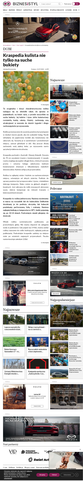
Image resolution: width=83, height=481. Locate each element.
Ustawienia (67, 475)
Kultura (45, 10)
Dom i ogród (20, 45)
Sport (36, 10)
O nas (5, 468)
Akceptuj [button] (42, 475)
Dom (75, 10)
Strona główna (7, 45)
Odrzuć (54, 475)
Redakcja (19, 468)
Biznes (12, 10)
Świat (19, 10)
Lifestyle (27, 10)
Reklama (12, 468)
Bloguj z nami (29, 468)
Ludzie (69, 10)
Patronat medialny (42, 468)
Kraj (5, 10)
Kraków (58, 318)
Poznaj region (57, 10)
